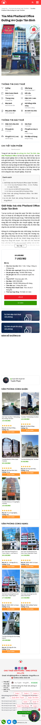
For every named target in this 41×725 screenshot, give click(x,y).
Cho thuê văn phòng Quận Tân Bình (19, 8)
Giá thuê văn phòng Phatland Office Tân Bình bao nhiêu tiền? (21, 195)
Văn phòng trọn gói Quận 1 (8, 701)
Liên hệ (20, 297)
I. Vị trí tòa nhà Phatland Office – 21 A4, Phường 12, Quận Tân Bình (22, 186)
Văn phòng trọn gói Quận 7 (8, 710)
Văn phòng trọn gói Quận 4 (8, 708)
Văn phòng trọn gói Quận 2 (8, 703)
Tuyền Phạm (15, 381)
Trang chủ (4, 8)
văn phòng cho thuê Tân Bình (26, 153)
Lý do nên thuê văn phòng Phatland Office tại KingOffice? (21, 199)
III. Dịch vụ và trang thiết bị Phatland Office (20, 191)
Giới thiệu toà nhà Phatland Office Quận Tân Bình (20, 182)
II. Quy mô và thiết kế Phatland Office (18, 189)
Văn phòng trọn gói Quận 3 (8, 705)
